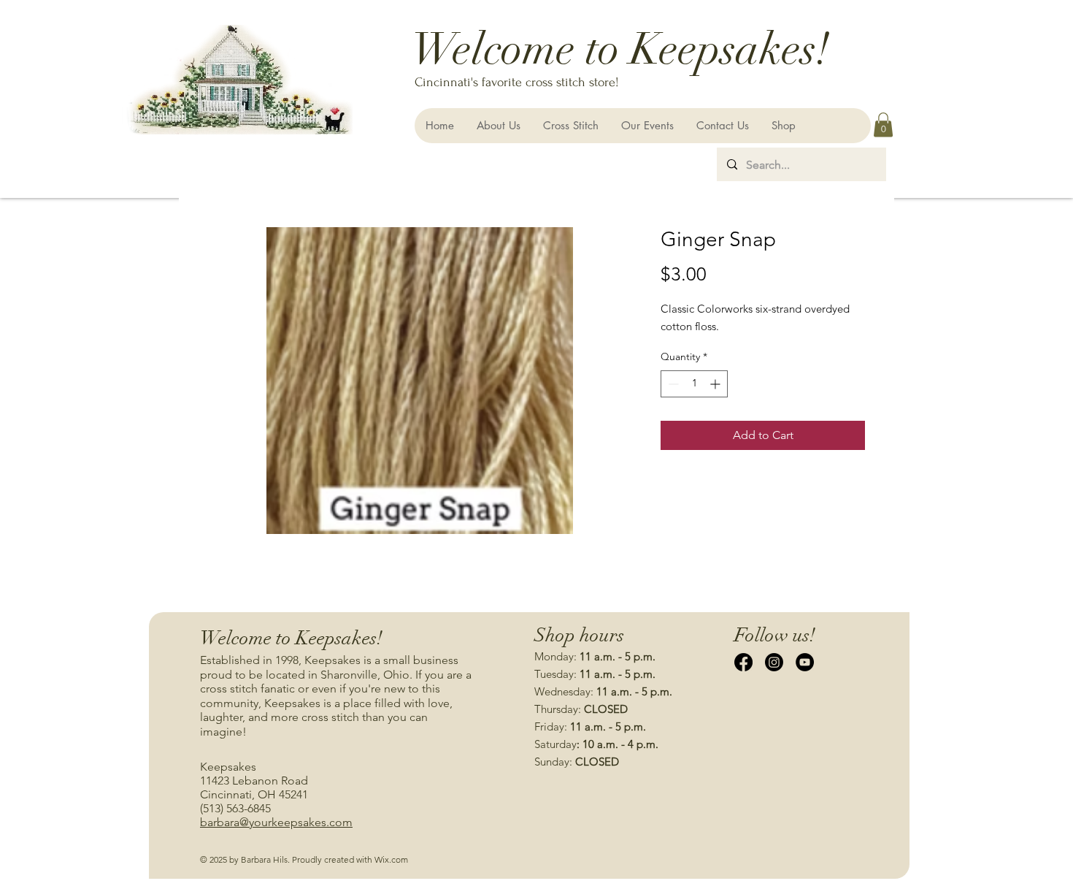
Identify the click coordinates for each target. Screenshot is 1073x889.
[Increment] (716, 384)
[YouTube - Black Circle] (805, 662)
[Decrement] (672, 384)
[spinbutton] (694, 384)
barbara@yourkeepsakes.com (276, 822)
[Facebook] (743, 662)
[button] (883, 124)
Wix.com (391, 859)
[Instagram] (774, 662)
